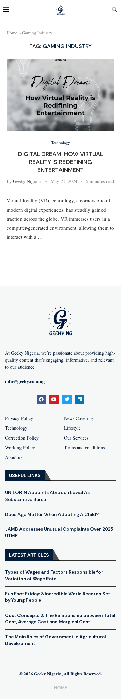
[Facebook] (41, 399)
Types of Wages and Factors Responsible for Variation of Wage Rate (54, 575)
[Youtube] (54, 399)
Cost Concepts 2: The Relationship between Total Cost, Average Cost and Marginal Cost (60, 618)
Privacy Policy (19, 418)
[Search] (114, 10)
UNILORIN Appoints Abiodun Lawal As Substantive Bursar (47, 495)
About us (13, 457)
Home (12, 33)
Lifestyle (72, 428)
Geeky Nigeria (27, 181)
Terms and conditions (84, 447)
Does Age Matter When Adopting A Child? (52, 514)
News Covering (78, 418)
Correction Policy (22, 437)
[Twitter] (67, 399)
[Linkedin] (79, 399)
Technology (16, 428)
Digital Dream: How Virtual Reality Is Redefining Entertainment (60, 162)
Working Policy (20, 447)
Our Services (76, 437)
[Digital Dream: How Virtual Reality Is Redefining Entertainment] (60, 95)
